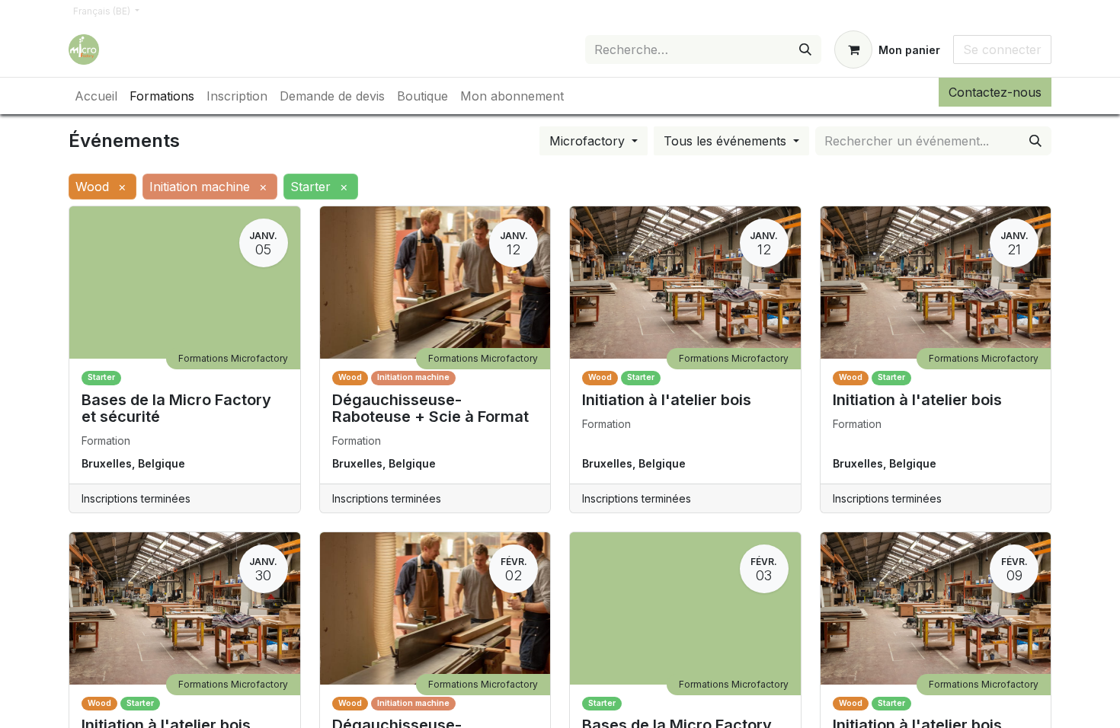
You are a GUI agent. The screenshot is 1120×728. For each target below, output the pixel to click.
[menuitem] (96, 96)
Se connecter (1002, 49)
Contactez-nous (995, 92)
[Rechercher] (805, 49)
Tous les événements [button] (727, 140)
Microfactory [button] (589, 140)
